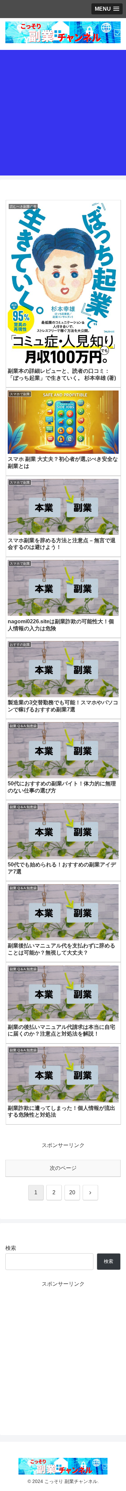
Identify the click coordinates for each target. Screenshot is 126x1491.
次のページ (63, 1168)
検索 (10, 1248)
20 (72, 1192)
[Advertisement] (63, 112)
